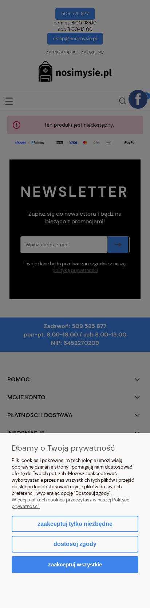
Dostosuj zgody (75, 544)
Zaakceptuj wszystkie (75, 564)
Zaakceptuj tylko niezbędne (75, 524)
